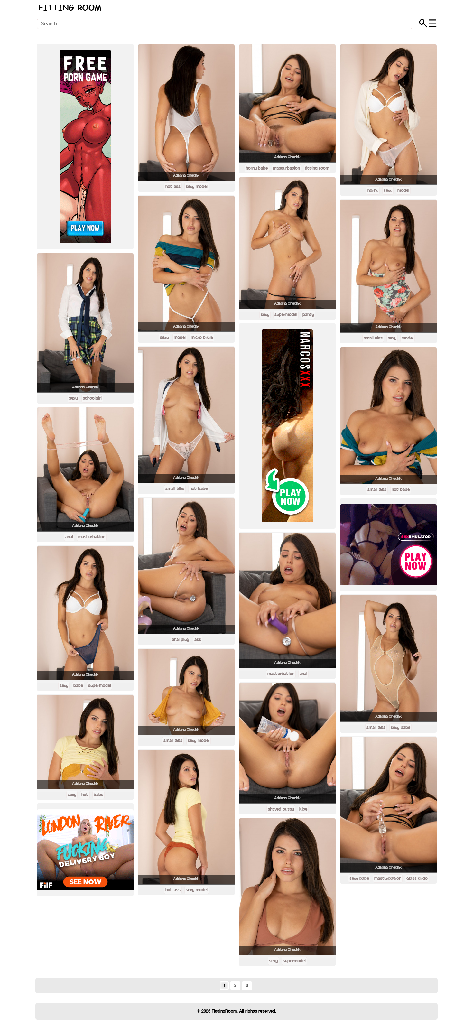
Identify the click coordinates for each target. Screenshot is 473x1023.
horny (372, 190)
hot (84, 795)
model (180, 337)
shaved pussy (281, 809)
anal (69, 537)
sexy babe (400, 727)
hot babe (199, 489)
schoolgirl (92, 398)
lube (303, 809)
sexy (73, 398)
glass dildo (417, 878)
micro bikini (202, 337)
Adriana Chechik (85, 387)
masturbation (91, 537)
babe (78, 686)
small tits (174, 489)
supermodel (99, 686)
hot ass (173, 187)
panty (308, 315)
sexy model (197, 187)
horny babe (257, 168)
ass (197, 640)
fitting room (317, 168)
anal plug (180, 640)
